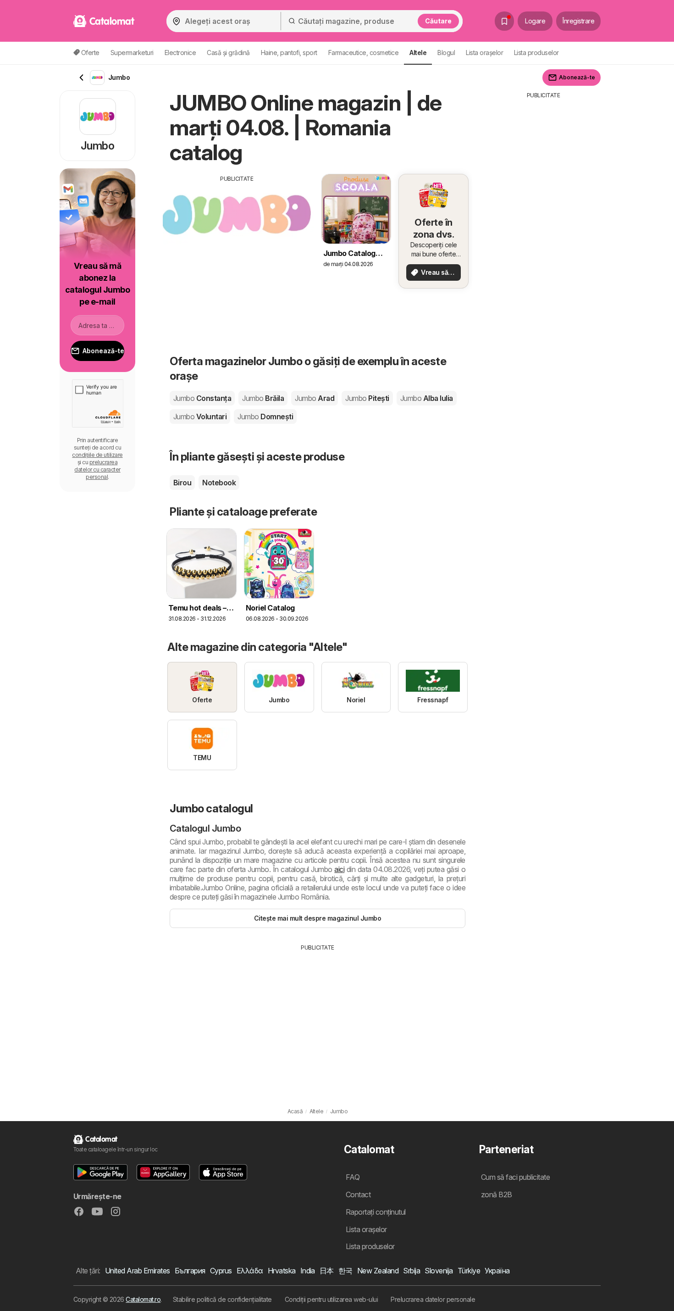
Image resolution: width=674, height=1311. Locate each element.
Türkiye (469, 1270)
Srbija (411, 1270)
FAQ (352, 1177)
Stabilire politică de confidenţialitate (222, 1299)
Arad (314, 398)
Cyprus (221, 1270)
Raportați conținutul (376, 1212)
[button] (100, 1172)
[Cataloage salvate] (504, 21)
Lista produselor (536, 52)
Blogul (446, 52)
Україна (497, 1270)
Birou (182, 482)
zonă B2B (496, 1194)
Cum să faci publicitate (515, 1177)
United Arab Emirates (137, 1270)
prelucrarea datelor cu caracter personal (97, 469)
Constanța (202, 398)
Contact (358, 1194)
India (307, 1270)
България (190, 1270)
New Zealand (377, 1270)
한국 (345, 1270)
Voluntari (200, 416)
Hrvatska (282, 1270)
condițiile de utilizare (97, 454)
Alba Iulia (426, 398)
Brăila (263, 398)
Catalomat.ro (143, 1299)
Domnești (265, 416)
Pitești (367, 398)
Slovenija (439, 1270)
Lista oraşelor (484, 52)
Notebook (219, 482)
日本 (327, 1270)
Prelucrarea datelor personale (433, 1299)
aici (339, 869)
